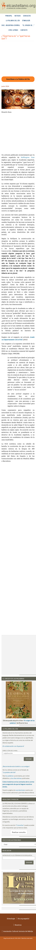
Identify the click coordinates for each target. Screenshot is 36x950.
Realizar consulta (19, 832)
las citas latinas (16, 778)
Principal (8, 16)
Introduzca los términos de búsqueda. (17, 855)
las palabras (9, 776)
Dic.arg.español (23, 918)
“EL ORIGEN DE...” (28, 25)
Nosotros (18, 925)
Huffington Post (27, 157)
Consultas (27, 16)
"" (9, 772)
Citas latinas (13, 30)
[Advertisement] (18, 60)
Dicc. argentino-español (11, 25)
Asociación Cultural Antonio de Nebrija (18, 931)
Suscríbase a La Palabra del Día (18, 79)
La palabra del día (13, 20)
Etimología (26, 20)
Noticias (18, 16)
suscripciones (20, 790)
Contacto (24, 30)
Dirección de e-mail (10, 750)
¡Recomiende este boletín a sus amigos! (16, 766)
